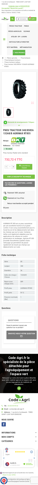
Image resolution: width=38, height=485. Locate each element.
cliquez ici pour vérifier (9, 475)
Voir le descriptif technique (19, 177)
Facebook (4, 424)
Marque (5, 141)
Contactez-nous (13, 6)
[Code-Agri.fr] (5, 19)
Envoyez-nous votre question (21, 334)
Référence (6, 146)
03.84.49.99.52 (24, 6)
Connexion (21, 19)
